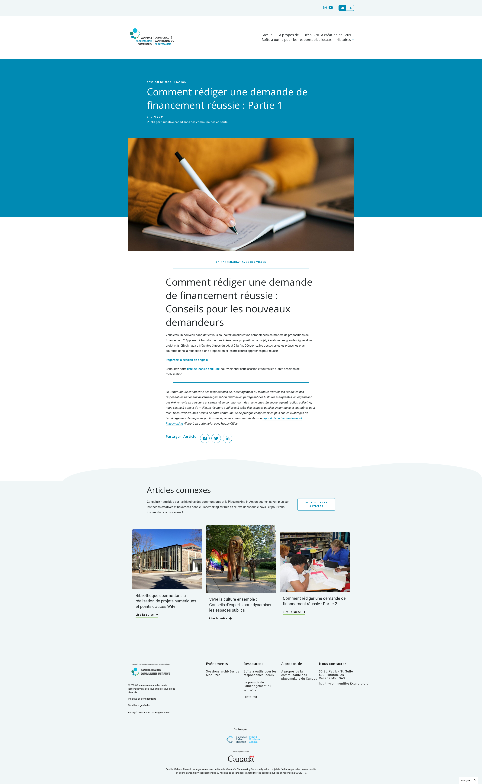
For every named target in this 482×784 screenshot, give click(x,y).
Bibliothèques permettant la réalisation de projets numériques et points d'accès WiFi (166, 601)
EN (342, 7)
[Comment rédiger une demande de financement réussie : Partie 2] (315, 590)
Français (466, 780)
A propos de (289, 35)
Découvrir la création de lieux (327, 35)
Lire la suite (145, 614)
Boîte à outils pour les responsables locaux (297, 39)
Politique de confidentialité (142, 698)
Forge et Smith (162, 712)
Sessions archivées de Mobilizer (222, 673)
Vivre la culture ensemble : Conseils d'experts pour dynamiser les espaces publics (240, 604)
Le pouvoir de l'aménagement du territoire (257, 685)
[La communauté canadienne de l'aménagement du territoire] (151, 49)
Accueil (268, 35)
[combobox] (468, 780)
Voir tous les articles (316, 504)
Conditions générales (139, 705)
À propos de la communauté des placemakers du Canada (299, 674)
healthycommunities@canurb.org (343, 683)
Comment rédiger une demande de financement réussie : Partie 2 (314, 600)
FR (350, 7)
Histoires (343, 39)
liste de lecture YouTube (203, 369)
